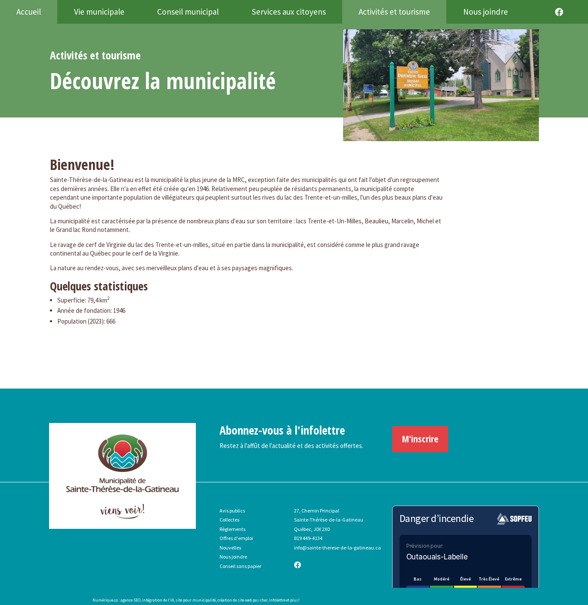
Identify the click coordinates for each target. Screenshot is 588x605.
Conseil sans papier (240, 566)
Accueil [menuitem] (28, 11)
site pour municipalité (196, 600)
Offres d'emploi (236, 538)
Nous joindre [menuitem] (485, 11)
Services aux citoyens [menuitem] (289, 11)
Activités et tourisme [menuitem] (394, 11)
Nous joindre (233, 556)
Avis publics (232, 510)
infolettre (277, 600)
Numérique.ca (105, 600)
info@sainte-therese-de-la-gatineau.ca (337, 547)
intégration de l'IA (158, 600)
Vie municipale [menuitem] (99, 11)
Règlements (232, 529)
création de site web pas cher (242, 600)
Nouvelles (230, 547)
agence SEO (130, 600)
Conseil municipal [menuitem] (188, 11)
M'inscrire (420, 438)
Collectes (229, 519)
